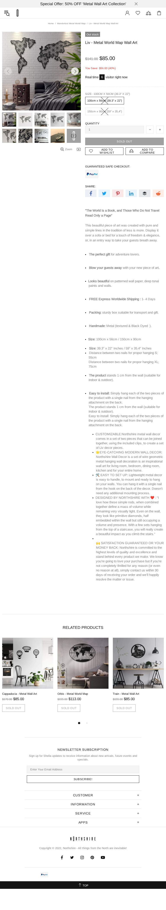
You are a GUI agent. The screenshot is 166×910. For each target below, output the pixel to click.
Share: (90, 186)
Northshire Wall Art (17, 13)
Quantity (92, 123)
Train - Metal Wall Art (126, 693)
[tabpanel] (27, 679)
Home (51, 23)
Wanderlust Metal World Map (71, 23)
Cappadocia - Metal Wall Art (19, 693)
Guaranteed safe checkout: (107, 166)
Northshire (69, 848)
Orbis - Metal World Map (72, 693)
